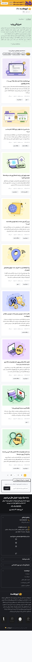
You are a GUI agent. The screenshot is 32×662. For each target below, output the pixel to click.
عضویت (7, 488)
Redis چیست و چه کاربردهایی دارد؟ (21, 408)
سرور (23, 54)
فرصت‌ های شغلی (25, 580)
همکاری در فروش (25, 585)
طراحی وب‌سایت (24, 192)
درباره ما (28, 574)
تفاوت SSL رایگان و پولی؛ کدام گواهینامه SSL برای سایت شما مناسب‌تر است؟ (17, 363)
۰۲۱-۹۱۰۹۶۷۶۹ (16, 506)
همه (28, 54)
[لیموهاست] (23, 9)
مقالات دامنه (16, 54)
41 (11, 475)
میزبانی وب (19, 99)
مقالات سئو (16, 146)
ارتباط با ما (27, 577)
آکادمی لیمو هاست (25, 582)
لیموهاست (28, 19)
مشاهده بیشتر (16, 44)
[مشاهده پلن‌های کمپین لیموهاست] (16, 3)
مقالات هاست (7, 54)
